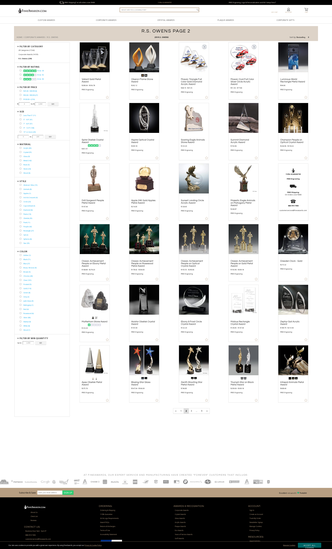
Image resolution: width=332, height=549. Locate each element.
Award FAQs (104, 522)
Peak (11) (26, 222)
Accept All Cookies (310, 546)
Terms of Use (105, 530)
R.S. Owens (163, 37)
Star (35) (26, 243)
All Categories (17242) (27, 50)
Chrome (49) (28, 276)
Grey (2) (26, 297)
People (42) (27, 227)
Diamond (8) (28, 210)
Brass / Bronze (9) (29, 268)
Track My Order (255, 518)
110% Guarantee (106, 514)
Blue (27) (26, 263)
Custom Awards (46, 20)
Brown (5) (26, 272)
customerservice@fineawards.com (38, 539)
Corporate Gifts (286, 20)
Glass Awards (180, 518)
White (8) (26, 326)
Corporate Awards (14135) (28, 54)
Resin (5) (26, 165)
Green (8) (26, 293)
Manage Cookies (289, 545)
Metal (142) (27, 160)
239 (156, 37)
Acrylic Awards (180, 522)
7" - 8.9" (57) (27, 124)
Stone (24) (27, 169)
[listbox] (302, 37)
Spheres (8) (27, 239)
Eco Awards (179, 530)
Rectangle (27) (28, 231)
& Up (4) (40, 71)
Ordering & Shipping (107, 510)
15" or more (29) (29, 132)
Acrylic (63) (27, 148)
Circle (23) (27, 202)
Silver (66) (26, 317)
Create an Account (256, 514)
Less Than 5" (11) (29, 115)
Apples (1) (27, 193)
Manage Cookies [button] (256, 526)
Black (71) (26, 259)
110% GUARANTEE (165, 2)
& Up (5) (40, 75)
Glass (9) (26, 156)
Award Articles (255, 541)
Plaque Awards (225, 20)
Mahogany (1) (28, 305)
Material (25, 144)
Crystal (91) (27, 152)
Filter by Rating (30, 66)
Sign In (252, 510)
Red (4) (26, 309)
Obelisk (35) (27, 218)
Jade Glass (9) (28, 301)
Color (23, 251)
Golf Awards (179, 538)
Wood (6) (26, 173)
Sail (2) (25, 235)
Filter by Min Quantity (34, 338)
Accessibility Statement (108, 534)
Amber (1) (27, 255)
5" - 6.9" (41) (27, 119)
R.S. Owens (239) (25, 58)
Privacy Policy (254, 530)
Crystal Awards (166, 20)
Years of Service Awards (183, 534)
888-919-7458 (30, 535)
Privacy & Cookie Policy (93, 545)
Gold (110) (27, 288)
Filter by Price (28, 87)
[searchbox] (159, 10)
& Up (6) (40, 79)
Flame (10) (27, 214)
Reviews (33, 520)
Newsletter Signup (256, 522)
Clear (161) (27, 280)
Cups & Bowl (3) (29, 206)
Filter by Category (31, 46)
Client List (34, 516)
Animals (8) (27, 189)
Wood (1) (26, 330)
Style (23, 181)
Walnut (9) (27, 322)
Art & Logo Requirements (109, 518)
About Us (34, 512)
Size (22, 111)
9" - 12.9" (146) (28, 128)
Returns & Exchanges (107, 526)
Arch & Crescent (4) (30, 197)
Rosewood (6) (28, 313)
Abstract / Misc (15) (30, 185)
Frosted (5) (27, 284)
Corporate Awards (106, 20)
